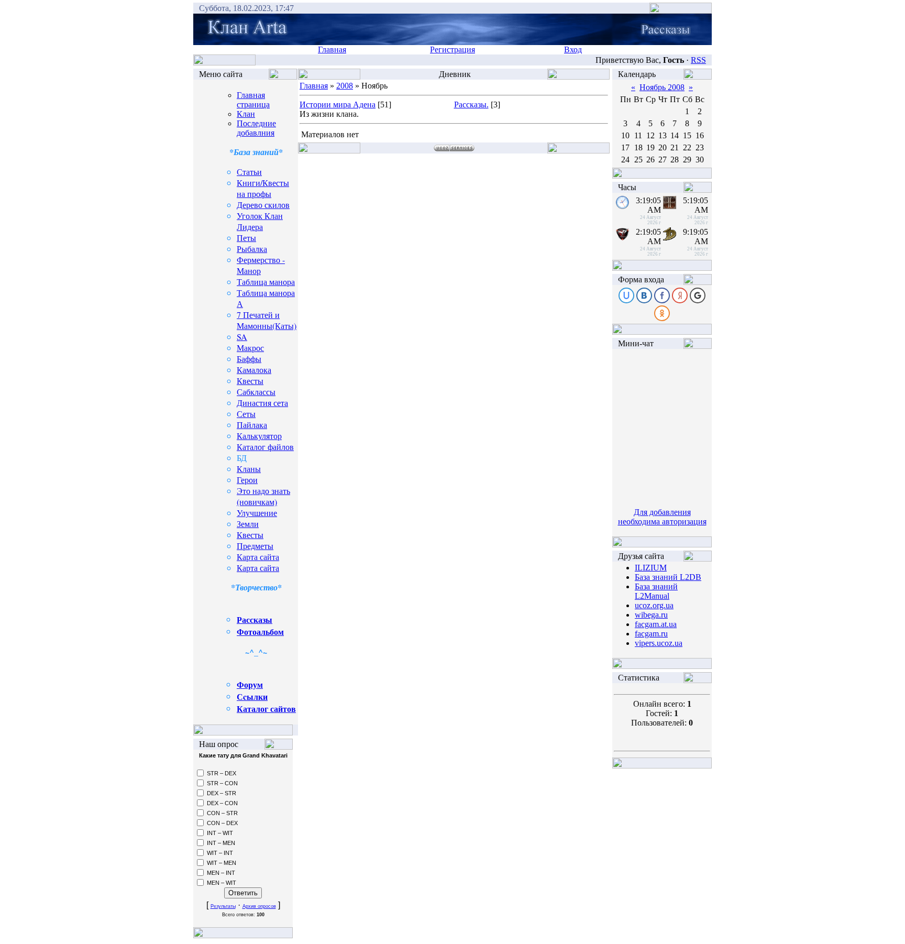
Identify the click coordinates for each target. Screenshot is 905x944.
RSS (698, 60)
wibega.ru (651, 614)
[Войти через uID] (626, 295)
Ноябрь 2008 (662, 87)
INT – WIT (220, 833)
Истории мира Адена (338, 104)
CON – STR (222, 813)
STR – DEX (221, 773)
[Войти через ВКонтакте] (644, 295)
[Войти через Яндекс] (680, 295)
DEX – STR (221, 793)
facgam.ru (651, 633)
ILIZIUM (651, 567)
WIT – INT (220, 853)
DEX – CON (222, 803)
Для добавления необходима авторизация (662, 517)
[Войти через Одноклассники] (662, 313)
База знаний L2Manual (656, 591)
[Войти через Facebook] (662, 295)
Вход (573, 49)
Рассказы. (471, 104)
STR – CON (222, 783)
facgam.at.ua (656, 624)
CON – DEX (222, 823)
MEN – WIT (221, 883)
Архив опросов (259, 906)
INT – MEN (221, 843)
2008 (344, 85)
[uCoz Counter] (662, 687)
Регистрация (452, 49)
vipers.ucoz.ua (658, 643)
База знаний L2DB (668, 577)
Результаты (223, 906)
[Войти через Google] (697, 295)
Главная (332, 49)
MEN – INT (221, 873)
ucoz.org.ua (654, 605)
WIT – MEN (221, 863)
